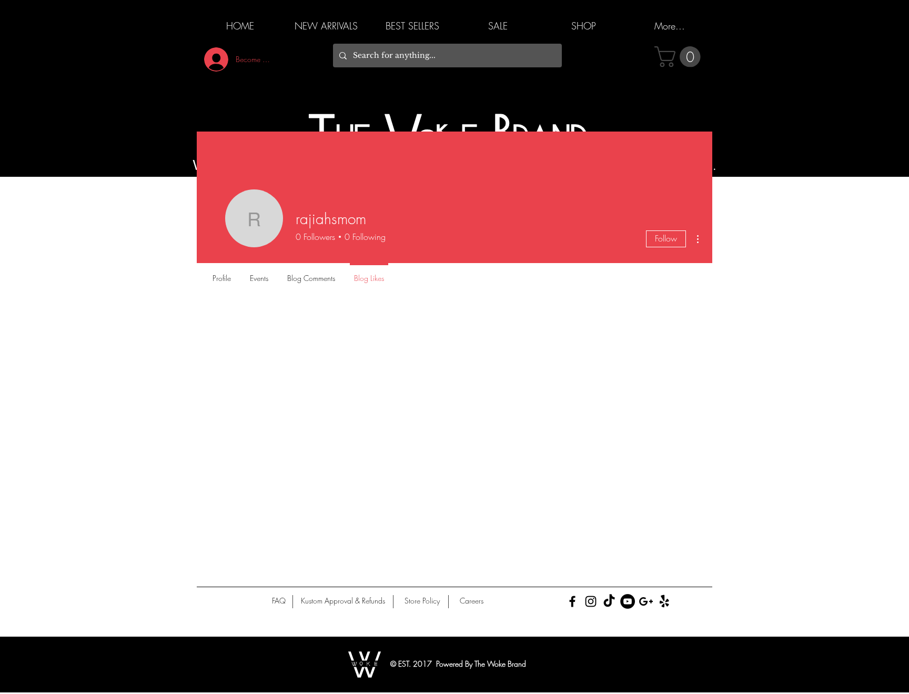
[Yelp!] (664, 601)
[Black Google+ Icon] (646, 601)
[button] (679, 56)
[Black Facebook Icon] (572, 601)
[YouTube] (627, 601)
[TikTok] (609, 601)
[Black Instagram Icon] (590, 601)
